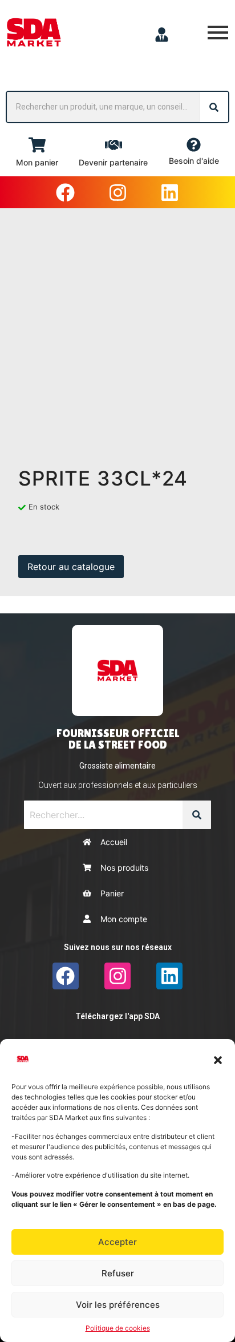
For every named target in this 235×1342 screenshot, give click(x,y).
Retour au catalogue (71, 566)
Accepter (117, 1241)
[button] (218, 1059)
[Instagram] (117, 192)
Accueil (113, 842)
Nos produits (124, 867)
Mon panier (37, 162)
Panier (112, 893)
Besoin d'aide (194, 160)
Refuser (118, 1273)
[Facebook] (65, 192)
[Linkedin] (169, 192)
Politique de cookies (118, 1328)
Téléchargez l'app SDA (117, 1016)
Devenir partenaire (113, 162)
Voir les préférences (118, 1304)
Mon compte (123, 919)
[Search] (214, 107)
